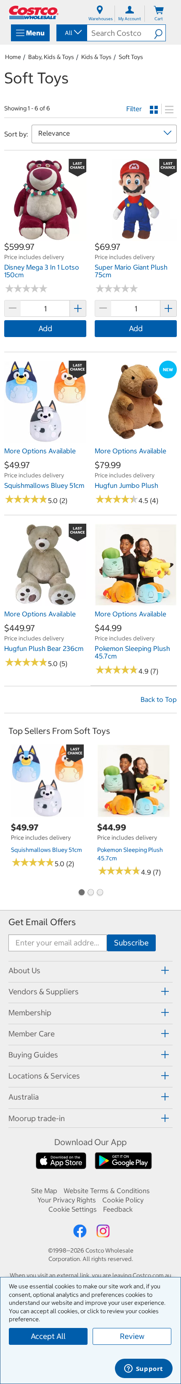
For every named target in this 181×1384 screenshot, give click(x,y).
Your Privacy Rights (66, 1200)
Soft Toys (131, 57)
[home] (33, 12)
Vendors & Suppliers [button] (43, 991)
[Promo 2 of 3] (90, 893)
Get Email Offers (42, 922)
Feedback (118, 1209)
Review (132, 1336)
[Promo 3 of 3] (99, 893)
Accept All (48, 1336)
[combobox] (71, 32)
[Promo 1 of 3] (81, 893)
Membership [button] (29, 1012)
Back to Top (159, 699)
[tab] (90, 970)
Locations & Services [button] (44, 1076)
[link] (45, 236)
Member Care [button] (31, 1034)
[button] (159, 33)
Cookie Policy (123, 1200)
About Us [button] (24, 970)
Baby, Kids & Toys (51, 57)
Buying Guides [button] (33, 1055)
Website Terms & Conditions (107, 1190)
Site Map (44, 1190)
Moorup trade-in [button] (36, 1118)
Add (45, 328)
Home (13, 57)
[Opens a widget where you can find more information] (143, 1369)
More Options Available (40, 451)
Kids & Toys (96, 57)
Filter (134, 108)
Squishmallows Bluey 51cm (46, 850)
